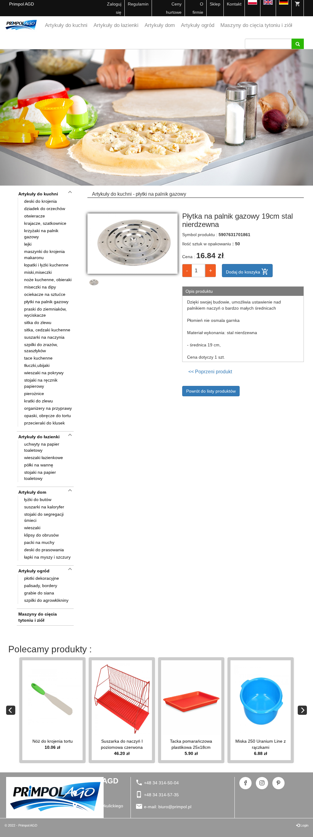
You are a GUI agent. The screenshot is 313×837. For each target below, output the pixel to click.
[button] (23, 117)
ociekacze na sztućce (44, 294)
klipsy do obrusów (41, 535)
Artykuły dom (160, 25)
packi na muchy (39, 542)
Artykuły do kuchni (66, 25)
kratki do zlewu (38, 400)
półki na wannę (38, 464)
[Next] (302, 710)
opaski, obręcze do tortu (47, 415)
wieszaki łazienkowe (43, 457)
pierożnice (34, 393)
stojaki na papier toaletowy (40, 475)
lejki (27, 244)
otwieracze (34, 215)
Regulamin (138, 4)
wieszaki (32, 527)
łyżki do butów (37, 499)
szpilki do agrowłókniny (46, 600)
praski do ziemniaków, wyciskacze (45, 312)
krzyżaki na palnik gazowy (41, 233)
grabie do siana (39, 592)
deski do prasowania (44, 549)
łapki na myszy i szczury (47, 557)
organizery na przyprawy (48, 408)
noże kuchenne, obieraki (48, 279)
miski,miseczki (38, 272)
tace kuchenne (38, 358)
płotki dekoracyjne (41, 578)
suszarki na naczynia (44, 337)
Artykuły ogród (197, 25)
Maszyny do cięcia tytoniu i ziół (256, 25)
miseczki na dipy (40, 287)
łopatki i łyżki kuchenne (46, 264)
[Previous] (10, 710)
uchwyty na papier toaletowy (41, 447)
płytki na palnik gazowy (46, 301)
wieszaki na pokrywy (44, 372)
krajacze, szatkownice (45, 223)
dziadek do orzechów (44, 208)
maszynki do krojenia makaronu (44, 254)
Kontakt (234, 4)
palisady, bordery (40, 585)
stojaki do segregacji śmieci (44, 517)
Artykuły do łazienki (116, 25)
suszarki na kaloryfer (44, 506)
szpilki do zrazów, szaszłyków (41, 347)
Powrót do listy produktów (211, 391)
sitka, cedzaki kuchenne (47, 329)
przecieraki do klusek (44, 422)
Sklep (215, 4)
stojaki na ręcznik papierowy (40, 383)
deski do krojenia (40, 201)
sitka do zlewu (37, 322)
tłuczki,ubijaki (37, 365)
